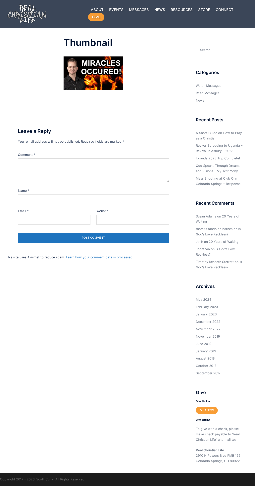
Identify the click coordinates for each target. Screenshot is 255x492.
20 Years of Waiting (223, 242)
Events (116, 10)
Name (23, 191)
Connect (224, 10)
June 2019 (203, 344)
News (159, 10)
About (97, 10)
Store (204, 10)
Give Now (207, 410)
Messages (139, 10)
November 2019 (208, 336)
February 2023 (207, 307)
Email (23, 211)
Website (102, 211)
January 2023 (206, 314)
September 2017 (208, 373)
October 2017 (206, 366)
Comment (26, 155)
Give (96, 17)
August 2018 (205, 358)
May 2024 (203, 299)
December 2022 (208, 322)
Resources (182, 10)
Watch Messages (208, 86)
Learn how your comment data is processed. (99, 257)
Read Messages (207, 93)
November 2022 (208, 329)
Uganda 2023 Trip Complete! (218, 158)
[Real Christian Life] (25, 14)
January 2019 (206, 351)
